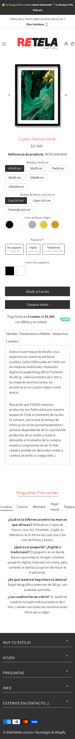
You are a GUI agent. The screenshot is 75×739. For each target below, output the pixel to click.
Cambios (12, 341)
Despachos (60, 333)
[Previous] (9, 95)
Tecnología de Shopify (50, 732)
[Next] (65, 95)
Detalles (11, 333)
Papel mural (55, 506)
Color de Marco (37, 217)
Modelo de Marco (37, 194)
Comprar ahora (37, 304)
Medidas (38, 162)
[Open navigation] (7, 43)
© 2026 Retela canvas (18, 732)
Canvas (22, 507)
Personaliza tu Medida (35, 333)
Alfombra (39, 507)
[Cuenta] (66, 44)
